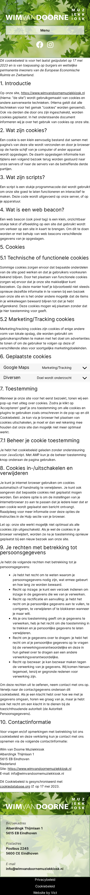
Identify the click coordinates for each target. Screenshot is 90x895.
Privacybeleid (45, 879)
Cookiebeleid (45, 886)
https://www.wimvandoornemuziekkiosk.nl (53, 93)
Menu (45, 30)
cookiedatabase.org (15, 786)
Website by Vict (45, 893)
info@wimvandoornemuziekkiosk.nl (34, 869)
